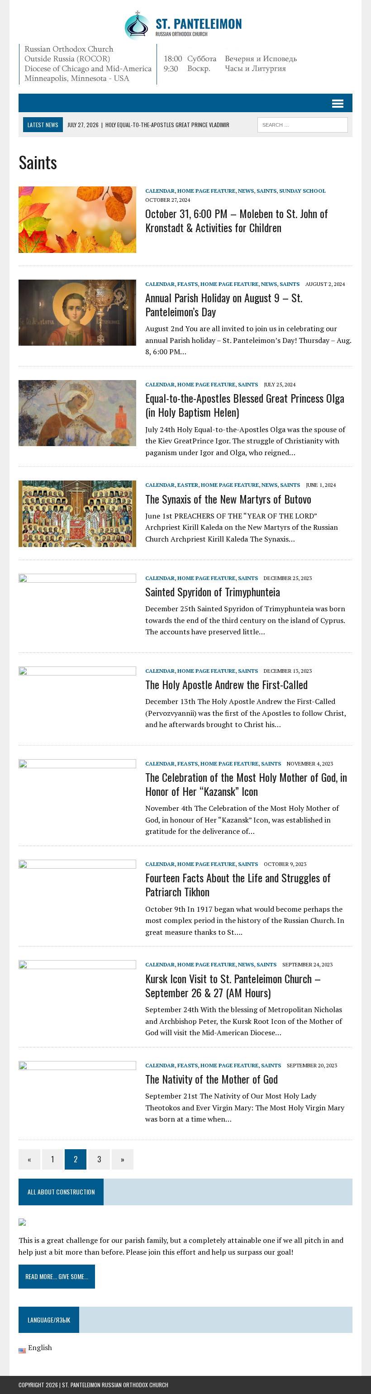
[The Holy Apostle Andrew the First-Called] (77, 726)
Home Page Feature (206, 190)
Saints (266, 190)
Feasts (187, 284)
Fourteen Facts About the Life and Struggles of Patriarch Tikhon (238, 884)
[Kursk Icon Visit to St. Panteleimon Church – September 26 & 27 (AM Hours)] (77, 1020)
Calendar (160, 190)
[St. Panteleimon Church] (185, 26)
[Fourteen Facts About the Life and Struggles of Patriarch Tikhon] (77, 919)
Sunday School (302, 190)
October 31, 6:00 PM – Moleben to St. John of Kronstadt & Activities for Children (236, 220)
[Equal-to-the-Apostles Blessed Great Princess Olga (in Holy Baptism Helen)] (77, 440)
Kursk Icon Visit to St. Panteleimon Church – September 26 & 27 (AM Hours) (233, 985)
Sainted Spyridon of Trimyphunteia (212, 591)
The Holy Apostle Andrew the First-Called (226, 684)
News (246, 190)
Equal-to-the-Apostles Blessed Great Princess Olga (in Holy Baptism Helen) (244, 405)
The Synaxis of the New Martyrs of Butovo (228, 498)
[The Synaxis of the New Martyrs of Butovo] (77, 541)
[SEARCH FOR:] (302, 123)
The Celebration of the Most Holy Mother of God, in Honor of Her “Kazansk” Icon (246, 784)
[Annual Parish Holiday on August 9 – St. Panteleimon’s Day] (77, 339)
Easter (187, 484)
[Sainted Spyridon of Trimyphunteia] (77, 633)
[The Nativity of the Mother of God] (77, 1121)
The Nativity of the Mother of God (211, 1078)
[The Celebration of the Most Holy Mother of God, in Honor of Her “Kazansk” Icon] (77, 819)
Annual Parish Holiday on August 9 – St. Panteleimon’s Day (223, 304)
